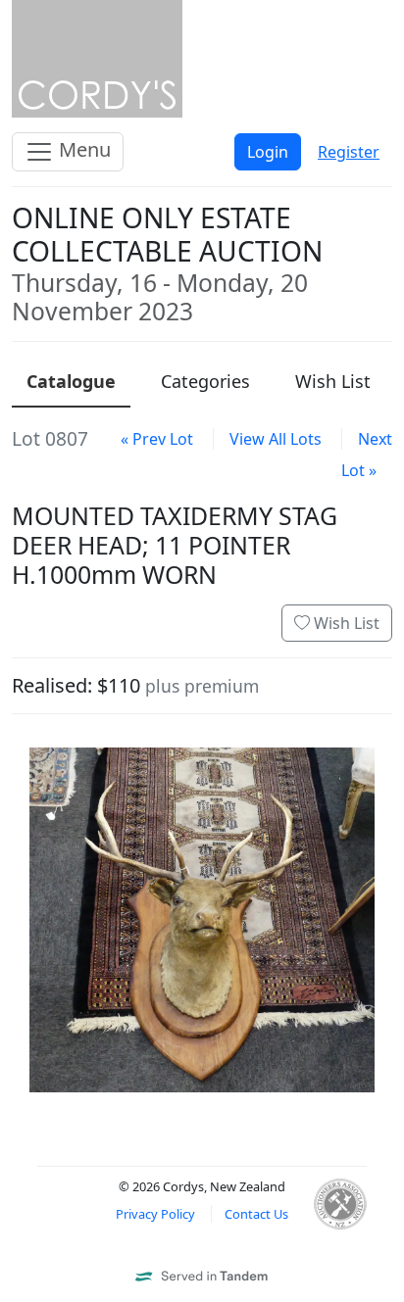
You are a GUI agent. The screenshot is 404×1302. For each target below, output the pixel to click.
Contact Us (256, 1214)
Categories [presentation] (205, 381)
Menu (82, 149)
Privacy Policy (155, 1214)
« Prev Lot (157, 439)
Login (267, 152)
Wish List (344, 623)
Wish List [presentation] (333, 381)
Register (348, 152)
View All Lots (275, 439)
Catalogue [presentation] (71, 381)
